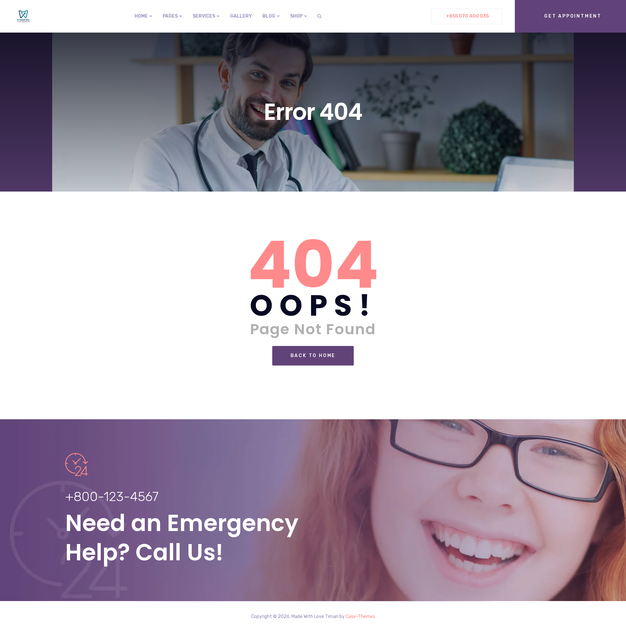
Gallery (241, 16)
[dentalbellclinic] (23, 16)
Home (141, 16)
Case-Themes (360, 616)
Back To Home (313, 355)
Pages (170, 16)
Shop (296, 16)
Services (204, 16)
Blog (268, 16)
